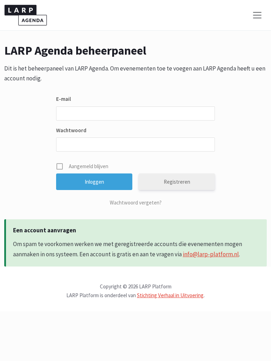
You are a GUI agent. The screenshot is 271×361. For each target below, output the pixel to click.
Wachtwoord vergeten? (136, 202)
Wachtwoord (71, 130)
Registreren (177, 181)
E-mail (63, 99)
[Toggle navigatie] (257, 15)
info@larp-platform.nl (211, 254)
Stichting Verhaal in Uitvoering (170, 295)
